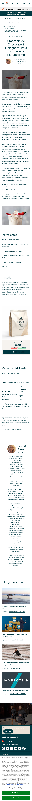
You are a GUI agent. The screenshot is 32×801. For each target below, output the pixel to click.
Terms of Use (19, 784)
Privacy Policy (10, 784)
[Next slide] (28, 330)
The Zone (14, 27)
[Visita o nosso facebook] (7, 748)
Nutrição (8, 18)
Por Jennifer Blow (19, 61)
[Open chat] (24, 748)
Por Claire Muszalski (17, 612)
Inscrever (8, 731)
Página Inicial (7, 27)
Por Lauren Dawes (16, 640)
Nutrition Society (15, 526)
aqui (7, 194)
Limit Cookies (16, 793)
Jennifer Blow (23, 448)
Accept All (16, 797)
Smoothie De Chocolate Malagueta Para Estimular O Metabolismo (16, 31)
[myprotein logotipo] (15, 3)
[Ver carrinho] (28, 3)
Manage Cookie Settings (16, 788)
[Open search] (7, 3)
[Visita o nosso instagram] (3, 748)
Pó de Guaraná (11, 244)
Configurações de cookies (10, 737)
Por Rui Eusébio (16, 668)
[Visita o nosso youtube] (15, 748)
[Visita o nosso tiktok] (11, 748)
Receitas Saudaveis (10, 28)
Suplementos (20, 18)
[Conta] (24, 3)
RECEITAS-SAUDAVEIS (16, 36)
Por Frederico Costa (18, 694)
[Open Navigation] (3, 3)
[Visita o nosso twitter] (20, 748)
